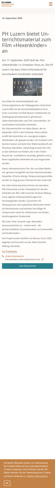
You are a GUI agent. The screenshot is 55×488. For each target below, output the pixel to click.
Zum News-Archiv (27, 266)
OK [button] (7, 483)
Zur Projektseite (9, 251)
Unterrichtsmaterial (22, 258)
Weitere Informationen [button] (37, 476)
